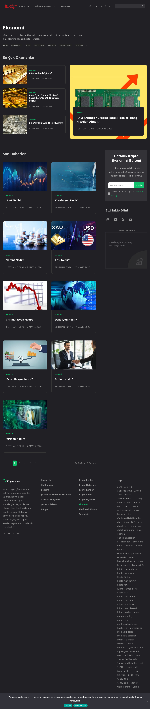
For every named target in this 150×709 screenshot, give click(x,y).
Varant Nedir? (15, 260)
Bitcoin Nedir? (39, 45)
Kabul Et (68, 705)
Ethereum (79, 45)
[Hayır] (147, 701)
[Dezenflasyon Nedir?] (25, 354)
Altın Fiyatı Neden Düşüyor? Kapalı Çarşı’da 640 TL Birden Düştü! (44, 98)
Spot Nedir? (13, 200)
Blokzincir (52, 45)
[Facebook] (96, 6)
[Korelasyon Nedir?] (73, 176)
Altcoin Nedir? (16, 45)
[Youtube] (130, 220)
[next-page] (36, 462)
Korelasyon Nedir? (67, 200)
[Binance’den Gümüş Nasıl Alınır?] (15, 124)
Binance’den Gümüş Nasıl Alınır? (46, 122)
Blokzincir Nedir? (65, 45)
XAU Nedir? (62, 260)
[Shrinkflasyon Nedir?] (25, 295)
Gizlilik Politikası (80, 705)
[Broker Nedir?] (73, 354)
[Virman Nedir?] (25, 414)
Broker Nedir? (64, 379)
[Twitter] (109, 6)
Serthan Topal (34, 79)
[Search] (142, 6)
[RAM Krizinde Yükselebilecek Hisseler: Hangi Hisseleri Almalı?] (108, 102)
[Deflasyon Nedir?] (73, 295)
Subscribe (139, 185)
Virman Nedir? (15, 438)
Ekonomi (32, 70)
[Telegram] (105, 6)
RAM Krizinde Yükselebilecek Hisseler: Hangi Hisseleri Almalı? (107, 120)
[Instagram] (100, 6)
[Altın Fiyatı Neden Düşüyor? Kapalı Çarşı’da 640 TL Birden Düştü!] (15, 98)
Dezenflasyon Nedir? (19, 379)
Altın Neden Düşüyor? (40, 73)
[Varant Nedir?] (25, 235)
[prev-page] (5, 462)
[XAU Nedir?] (73, 235)
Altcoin (5, 45)
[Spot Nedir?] (25, 176)
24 (30, 462)
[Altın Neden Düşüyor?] (15, 74)
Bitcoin (28, 45)
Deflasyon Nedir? (66, 319)
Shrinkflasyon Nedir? (19, 319)
